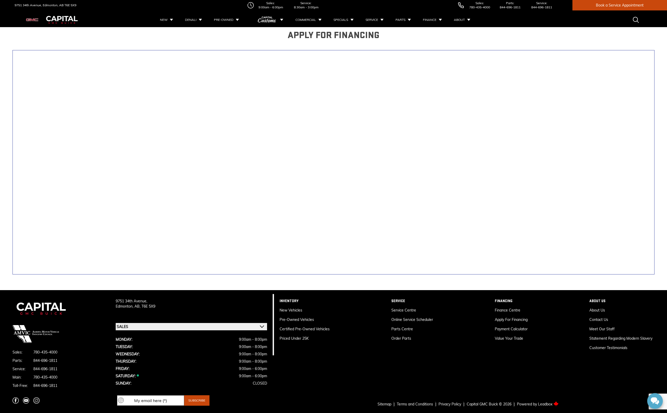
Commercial (305, 20)
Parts (400, 20)
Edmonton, (125, 306)
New (164, 20)
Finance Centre (507, 310)
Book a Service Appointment (620, 5)
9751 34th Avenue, (28, 5)
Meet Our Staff (602, 329)
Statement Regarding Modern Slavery (620, 338)
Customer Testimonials (608, 347)
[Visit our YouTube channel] (26, 400)
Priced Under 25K (294, 338)
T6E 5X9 (70, 5)
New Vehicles (291, 310)
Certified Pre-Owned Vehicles (305, 329)
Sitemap (384, 404)
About (459, 20)
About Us (597, 310)
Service (372, 20)
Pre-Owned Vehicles (297, 319)
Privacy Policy (450, 404)
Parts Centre (402, 329)
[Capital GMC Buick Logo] (62, 19)
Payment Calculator (511, 329)
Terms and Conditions (415, 404)
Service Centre (403, 310)
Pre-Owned (223, 20)
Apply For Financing (511, 319)
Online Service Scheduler (412, 319)
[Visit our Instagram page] (36, 400)
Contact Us (598, 319)
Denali (190, 20)
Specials (341, 20)
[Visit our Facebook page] (16, 400)
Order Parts (401, 338)
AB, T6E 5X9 (144, 306)
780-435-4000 (479, 7)
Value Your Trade (509, 338)
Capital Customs (267, 20)
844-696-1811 (510, 7)
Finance (429, 20)
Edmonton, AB (53, 5)
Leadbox (545, 404)
